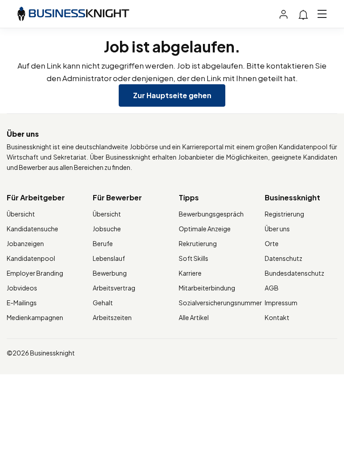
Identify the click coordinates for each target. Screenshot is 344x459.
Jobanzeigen (25, 243)
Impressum (281, 303)
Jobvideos (22, 288)
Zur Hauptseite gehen (172, 95)
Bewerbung (110, 273)
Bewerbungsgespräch (211, 214)
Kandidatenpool (31, 258)
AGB (272, 288)
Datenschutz (283, 258)
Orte (272, 243)
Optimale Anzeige (205, 229)
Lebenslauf (109, 258)
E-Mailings (22, 303)
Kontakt (277, 317)
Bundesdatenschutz (294, 273)
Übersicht (21, 214)
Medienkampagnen (35, 317)
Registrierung (284, 214)
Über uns (277, 229)
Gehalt (103, 303)
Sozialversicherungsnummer (220, 303)
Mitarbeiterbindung (207, 288)
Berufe (103, 243)
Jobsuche (107, 229)
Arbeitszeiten (112, 317)
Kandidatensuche (32, 229)
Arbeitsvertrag (114, 288)
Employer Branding (35, 273)
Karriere (190, 273)
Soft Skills (193, 258)
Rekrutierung (198, 243)
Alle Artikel (194, 317)
